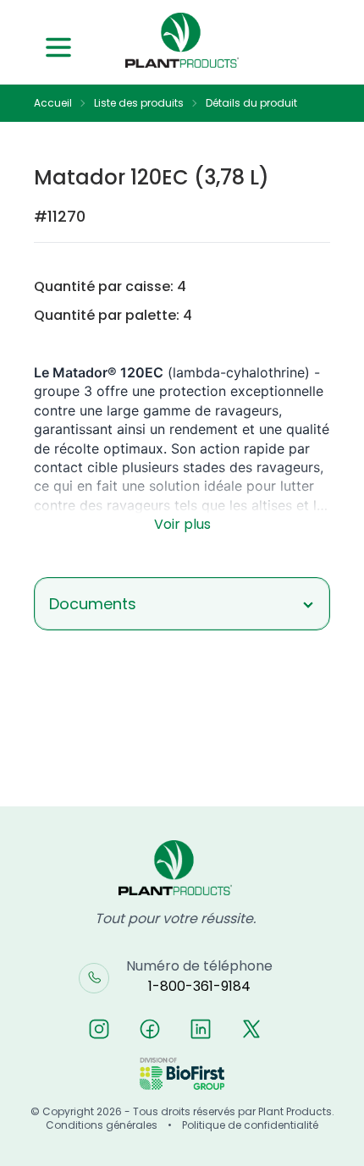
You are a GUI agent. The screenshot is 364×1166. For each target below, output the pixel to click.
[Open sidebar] (58, 47)
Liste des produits (139, 103)
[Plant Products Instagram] (99, 1029)
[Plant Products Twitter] (251, 1029)
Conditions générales (101, 1125)
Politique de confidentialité (250, 1125)
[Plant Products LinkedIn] (200, 1029)
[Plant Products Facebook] (150, 1029)
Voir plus (182, 524)
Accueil (53, 103)
